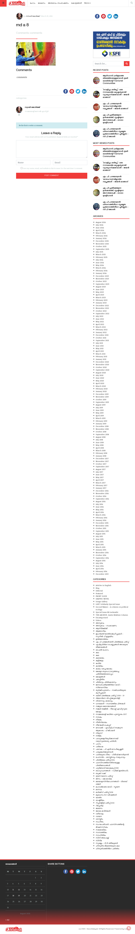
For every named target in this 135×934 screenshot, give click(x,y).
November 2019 (102, 396)
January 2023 (101, 302)
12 (19, 889)
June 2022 (100, 319)
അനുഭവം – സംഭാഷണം (106, 625)
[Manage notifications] (129, 928)
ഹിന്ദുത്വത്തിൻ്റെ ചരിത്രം (107, 848)
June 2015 (100, 539)
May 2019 (99, 412)
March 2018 (100, 450)
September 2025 (102, 249)
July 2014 (99, 563)
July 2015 (99, 536)
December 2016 (102, 490)
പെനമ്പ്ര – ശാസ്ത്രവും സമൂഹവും (110, 757)
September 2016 (102, 498)
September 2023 (102, 284)
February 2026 (102, 235)
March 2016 (101, 515)
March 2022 (101, 327)
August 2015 (100, 533)
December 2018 (102, 426)
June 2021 (100, 345)
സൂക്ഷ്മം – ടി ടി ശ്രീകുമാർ (107, 843)
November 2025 (102, 243)
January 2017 (101, 488)
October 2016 (101, 496)
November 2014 (102, 552)
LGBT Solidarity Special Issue (108, 604)
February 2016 (101, 517)
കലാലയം (100, 658)
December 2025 (102, 241)
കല (97, 655)
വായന (99, 816)
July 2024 (99, 259)
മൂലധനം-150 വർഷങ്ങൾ (106, 794)
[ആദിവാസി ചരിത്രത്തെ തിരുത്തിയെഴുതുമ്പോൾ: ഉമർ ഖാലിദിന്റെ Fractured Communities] (96, 80)
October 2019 (101, 399)
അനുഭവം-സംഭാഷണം (58, 3)
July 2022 (99, 316)
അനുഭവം (100, 623)
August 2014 (100, 560)
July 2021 (99, 343)
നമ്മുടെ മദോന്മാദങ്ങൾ (106, 706)
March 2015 (100, 547)
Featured (99, 593)
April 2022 (100, 324)
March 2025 (101, 254)
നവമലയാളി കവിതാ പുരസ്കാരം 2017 (111, 714)
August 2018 (100, 437)
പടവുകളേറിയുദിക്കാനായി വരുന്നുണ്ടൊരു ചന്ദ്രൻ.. (107, 739)
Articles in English (103, 585)
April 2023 (100, 294)
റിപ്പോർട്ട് (99, 805)
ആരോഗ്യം (101, 631)
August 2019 (100, 404)
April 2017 (100, 480)
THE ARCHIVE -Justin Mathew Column (112, 615)
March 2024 (101, 268)
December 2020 (102, 362)
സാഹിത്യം (101, 835)
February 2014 (101, 571)
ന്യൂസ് (99, 733)
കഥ (97, 652)
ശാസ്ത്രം (99, 819)
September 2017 (102, 466)
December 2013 (102, 574)
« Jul (7, 919)
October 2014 (101, 555)
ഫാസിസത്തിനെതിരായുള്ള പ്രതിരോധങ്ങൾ (108, 763)
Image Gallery (101, 601)
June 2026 (100, 227)
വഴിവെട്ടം (100, 813)
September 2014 (102, 558)
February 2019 (101, 421)
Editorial (99, 590)
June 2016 (100, 507)
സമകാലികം (101, 829)
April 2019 (100, 415)
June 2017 (100, 474)
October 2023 (101, 281)
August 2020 (101, 372)
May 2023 (100, 292)
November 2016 (102, 493)
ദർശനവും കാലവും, (104, 700)
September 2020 (102, 370)
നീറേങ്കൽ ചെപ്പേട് (103, 725)
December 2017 (102, 458)
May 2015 (99, 541)
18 (13, 895)
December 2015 (102, 523)
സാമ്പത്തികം (101, 832)
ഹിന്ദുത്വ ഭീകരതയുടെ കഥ (108, 845)
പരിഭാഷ (99, 746)
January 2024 (101, 273)
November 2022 (102, 308)
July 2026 (99, 225)
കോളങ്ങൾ (76, 3)
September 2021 (102, 340)
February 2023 (101, 300)
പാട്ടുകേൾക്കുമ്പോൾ (104, 752)
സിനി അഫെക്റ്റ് (102, 837)
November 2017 (102, 461)
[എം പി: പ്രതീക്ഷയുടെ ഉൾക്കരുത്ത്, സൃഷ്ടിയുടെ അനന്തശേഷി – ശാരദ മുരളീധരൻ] (96, 119)
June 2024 (100, 262)
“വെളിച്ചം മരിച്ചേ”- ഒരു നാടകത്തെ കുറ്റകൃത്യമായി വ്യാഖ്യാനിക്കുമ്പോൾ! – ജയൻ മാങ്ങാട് (116, 94)
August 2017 (100, 469)
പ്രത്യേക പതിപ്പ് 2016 (105, 760)
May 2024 (100, 265)
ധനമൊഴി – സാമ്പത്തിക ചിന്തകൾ (110, 703)
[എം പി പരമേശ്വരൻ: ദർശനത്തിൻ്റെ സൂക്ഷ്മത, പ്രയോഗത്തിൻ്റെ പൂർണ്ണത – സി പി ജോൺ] (96, 133)
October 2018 (101, 431)
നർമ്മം (99, 735)
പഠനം (98, 744)
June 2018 (100, 442)
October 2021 (101, 337)
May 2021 (99, 348)
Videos (98, 620)
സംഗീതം (99, 821)
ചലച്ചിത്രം (100, 679)
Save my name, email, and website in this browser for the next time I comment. (53, 168)
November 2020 (102, 364)
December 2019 (102, 394)
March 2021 (100, 354)
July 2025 (99, 251)
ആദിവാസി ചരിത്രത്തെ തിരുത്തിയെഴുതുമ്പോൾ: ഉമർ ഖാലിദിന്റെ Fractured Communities (115, 80)
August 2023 (101, 286)
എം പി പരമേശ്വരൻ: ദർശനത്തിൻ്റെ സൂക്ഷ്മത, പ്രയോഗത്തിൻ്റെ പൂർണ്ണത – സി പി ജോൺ (115, 133)
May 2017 (99, 477)
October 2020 (101, 367)
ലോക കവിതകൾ (103, 811)
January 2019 (101, 423)
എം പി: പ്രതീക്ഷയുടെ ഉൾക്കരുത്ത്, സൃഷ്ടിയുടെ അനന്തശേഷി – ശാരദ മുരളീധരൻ (113, 119)
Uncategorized (102, 617)
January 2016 (101, 520)
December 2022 (102, 305)
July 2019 (99, 407)
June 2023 (100, 289)
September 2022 (102, 313)
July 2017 (99, 472)
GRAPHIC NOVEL (102, 598)
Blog (97, 588)
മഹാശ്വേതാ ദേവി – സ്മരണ (108, 786)
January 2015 (101, 549)
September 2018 (102, 434)
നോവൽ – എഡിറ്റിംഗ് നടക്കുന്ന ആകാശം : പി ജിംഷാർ (109, 728)
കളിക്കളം (99, 660)
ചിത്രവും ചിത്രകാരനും (106, 682)
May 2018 (99, 445)
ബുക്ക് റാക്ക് (101, 773)
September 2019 (102, 402)
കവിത (98, 663)
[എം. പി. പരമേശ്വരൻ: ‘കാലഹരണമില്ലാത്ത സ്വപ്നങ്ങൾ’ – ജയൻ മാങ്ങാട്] (96, 107)
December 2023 (102, 276)
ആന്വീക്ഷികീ (101, 628)
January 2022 (101, 332)
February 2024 (101, 270)
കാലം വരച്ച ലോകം (104, 668)
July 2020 (99, 375)
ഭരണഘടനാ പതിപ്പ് (104, 776)
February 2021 (101, 356)
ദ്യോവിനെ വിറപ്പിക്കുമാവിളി (108, 698)
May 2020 (100, 380)
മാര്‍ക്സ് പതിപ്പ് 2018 (104, 792)
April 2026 (100, 230)
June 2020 (100, 378)
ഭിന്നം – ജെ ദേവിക (104, 778)
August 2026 (101, 222)
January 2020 (101, 391)
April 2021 (100, 351)
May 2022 (100, 321)
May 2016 (100, 509)
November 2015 (102, 525)
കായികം (99, 666)
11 (13, 889)
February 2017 (101, 485)
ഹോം (32, 3)
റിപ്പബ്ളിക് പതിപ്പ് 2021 (105, 803)
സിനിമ (99, 840)
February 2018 (101, 453)
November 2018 (102, 429)
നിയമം (99, 719)
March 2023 (101, 297)
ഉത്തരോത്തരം (102, 639)
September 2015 (102, 531)
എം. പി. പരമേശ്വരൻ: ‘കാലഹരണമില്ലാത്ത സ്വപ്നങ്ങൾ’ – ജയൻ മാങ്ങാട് (115, 106)
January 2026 (101, 238)
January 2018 (101, 456)
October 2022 (101, 311)
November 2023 (102, 278)
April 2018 (100, 448)
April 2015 (100, 544)
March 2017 (100, 482)
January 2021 (101, 359)
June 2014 (99, 566)
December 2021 (102, 335)
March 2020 (101, 386)
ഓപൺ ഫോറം (102, 650)
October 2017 (101, 464)
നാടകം (99, 717)
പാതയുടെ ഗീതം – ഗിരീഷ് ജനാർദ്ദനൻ (112, 754)
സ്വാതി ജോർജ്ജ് (32, 16)
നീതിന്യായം (101, 722)
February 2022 (101, 329)
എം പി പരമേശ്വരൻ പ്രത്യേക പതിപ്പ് (112, 641)
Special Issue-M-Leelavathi (107, 612)
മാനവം (99, 789)
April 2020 (100, 383)
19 (19, 895)
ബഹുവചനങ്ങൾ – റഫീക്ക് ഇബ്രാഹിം (112, 770)
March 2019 (100, 418)
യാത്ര (99, 797)
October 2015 (101, 528)
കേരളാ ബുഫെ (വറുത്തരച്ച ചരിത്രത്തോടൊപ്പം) (107, 672)
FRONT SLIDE (101, 596)
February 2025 (101, 257)
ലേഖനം (41, 3)
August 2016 (101, 501)
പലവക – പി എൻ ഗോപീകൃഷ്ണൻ (109, 749)
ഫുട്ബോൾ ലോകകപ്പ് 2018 (107, 768)
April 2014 (100, 568)
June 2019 (100, 410)
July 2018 (99, 439)
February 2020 (102, 388)
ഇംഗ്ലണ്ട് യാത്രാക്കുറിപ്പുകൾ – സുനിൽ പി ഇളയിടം (109, 635)
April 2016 (100, 512)
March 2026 (101, 233)
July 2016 (99, 504)
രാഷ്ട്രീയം (100, 800)
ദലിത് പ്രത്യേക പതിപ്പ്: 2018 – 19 (110, 695)
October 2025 (101, 246)
